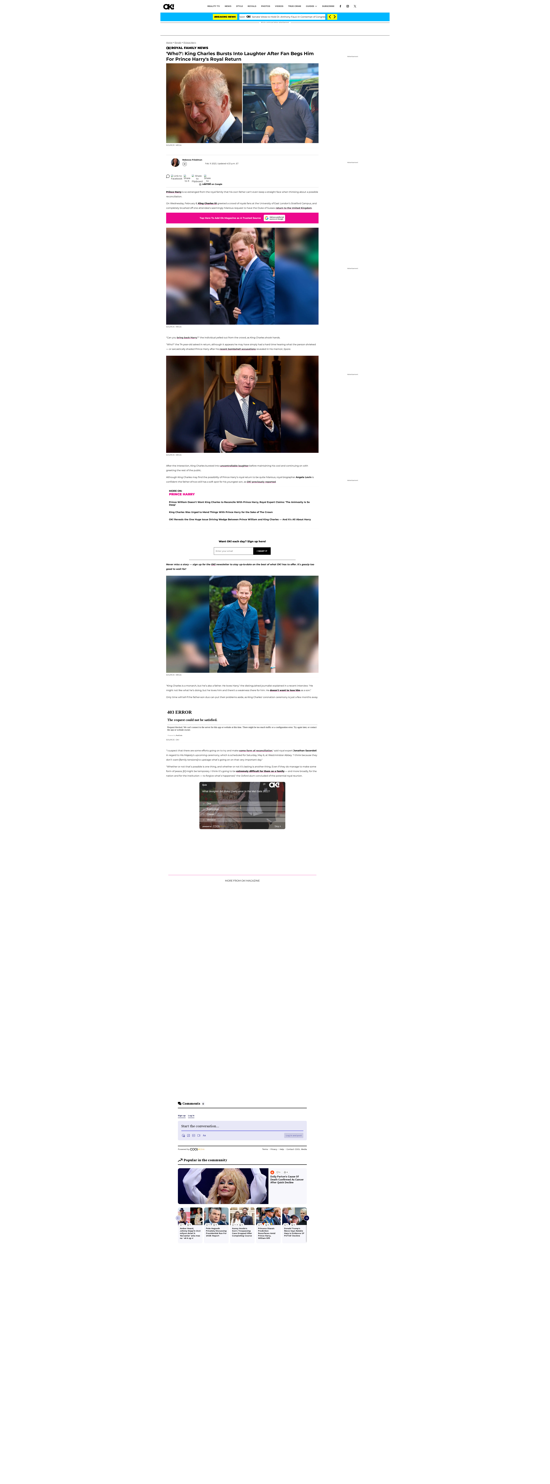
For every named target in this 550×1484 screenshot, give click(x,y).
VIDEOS (279, 6)
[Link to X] (355, 6)
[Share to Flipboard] (197, 176)
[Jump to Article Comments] (168, 176)
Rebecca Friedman (192, 160)
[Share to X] (187, 176)
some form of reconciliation (255, 750)
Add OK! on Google (212, 184)
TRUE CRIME (294, 6)
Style (239, 6)
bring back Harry (187, 337)
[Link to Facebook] (340, 6)
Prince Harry (189, 42)
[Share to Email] (207, 176)
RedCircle (179, 735)
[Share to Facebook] (176, 176)
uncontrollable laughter (234, 465)
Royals (252, 6)
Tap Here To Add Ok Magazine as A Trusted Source (230, 218)
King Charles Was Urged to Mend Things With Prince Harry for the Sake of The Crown (221, 512)
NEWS (228, 6)
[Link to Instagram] (347, 6)
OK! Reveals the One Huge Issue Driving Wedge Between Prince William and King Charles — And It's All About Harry (240, 519)
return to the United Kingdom (294, 208)
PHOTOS (265, 6)
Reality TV (213, 6)
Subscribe (328, 6)
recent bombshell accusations (238, 349)
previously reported (261, 481)
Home (169, 42)
